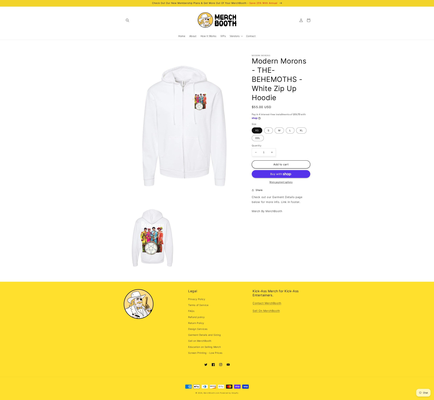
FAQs (191, 311)
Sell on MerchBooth (199, 340)
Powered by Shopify (229, 393)
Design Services (198, 328)
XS (257, 130)
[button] (127, 20)
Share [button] (259, 190)
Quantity (256, 145)
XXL (257, 138)
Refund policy (196, 317)
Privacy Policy (196, 299)
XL (301, 130)
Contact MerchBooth (267, 303)
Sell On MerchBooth (266, 310)
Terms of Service (198, 305)
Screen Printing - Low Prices (205, 352)
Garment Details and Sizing (204, 334)
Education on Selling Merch (204, 346)
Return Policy (196, 323)
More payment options (281, 182)
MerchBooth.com (212, 393)
